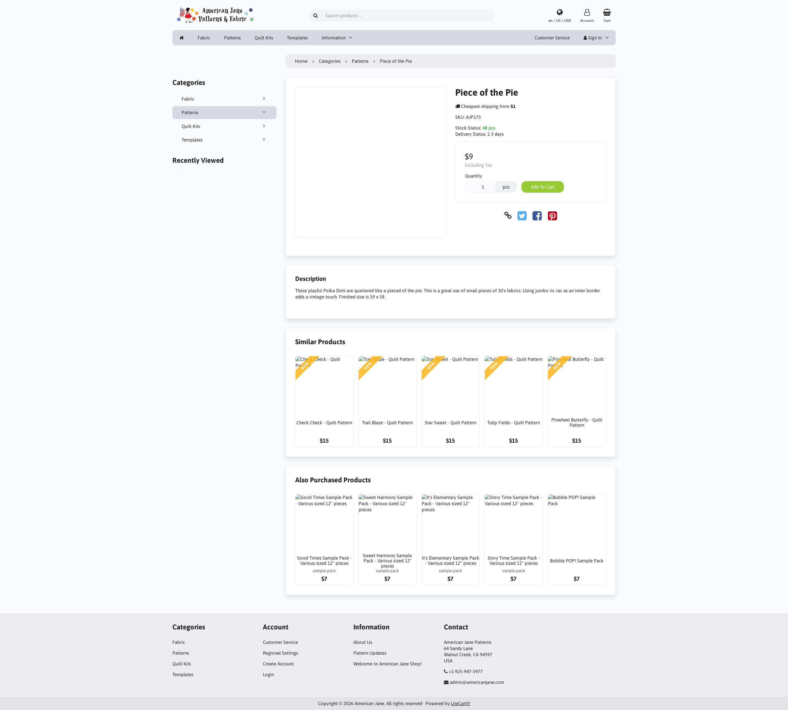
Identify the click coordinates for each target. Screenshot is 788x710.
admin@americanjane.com (477, 682)
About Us (362, 642)
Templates (297, 37)
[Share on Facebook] (537, 215)
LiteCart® (460, 703)
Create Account (278, 663)
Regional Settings (280, 653)
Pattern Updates (369, 653)
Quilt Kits (264, 37)
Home (301, 61)
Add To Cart (542, 186)
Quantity (473, 175)
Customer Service (552, 37)
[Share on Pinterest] (552, 215)
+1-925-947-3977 (466, 671)
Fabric (204, 37)
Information (334, 37)
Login (268, 674)
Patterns (232, 37)
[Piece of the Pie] (181, 173)
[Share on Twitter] (522, 215)
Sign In (594, 37)
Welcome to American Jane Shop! (387, 663)
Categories (329, 61)
